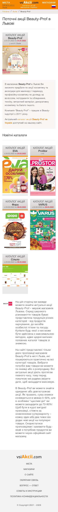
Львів (15, 11)
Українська (54, 6)
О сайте (29, 475)
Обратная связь (29, 480)
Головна (6, 11)
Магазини (49, 2)
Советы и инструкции (29, 491)
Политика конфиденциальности (29, 497)
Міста (6, 2)
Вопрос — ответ (29, 486)
